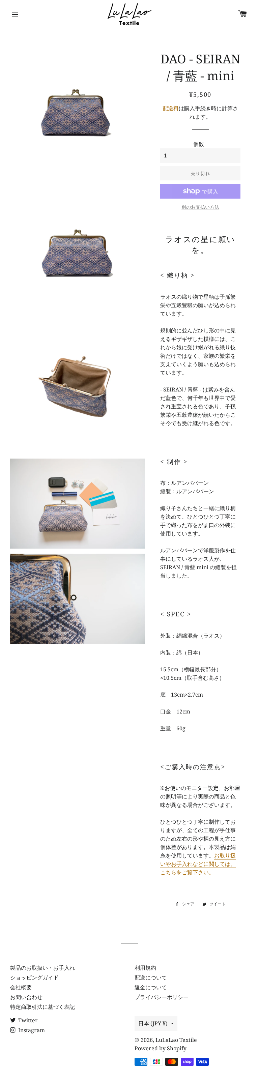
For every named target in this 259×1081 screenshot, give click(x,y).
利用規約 (145, 967)
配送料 (171, 108)
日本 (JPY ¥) (153, 1023)
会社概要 (21, 987)
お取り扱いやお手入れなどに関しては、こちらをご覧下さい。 (198, 864)
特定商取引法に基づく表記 (42, 1007)
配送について (151, 977)
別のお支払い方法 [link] (200, 207)
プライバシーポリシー (162, 997)
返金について (151, 987)
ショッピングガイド (34, 977)
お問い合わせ (26, 997)
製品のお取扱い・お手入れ (42, 967)
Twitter (27, 1020)
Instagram (31, 1030)
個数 (198, 144)
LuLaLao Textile (176, 1040)
